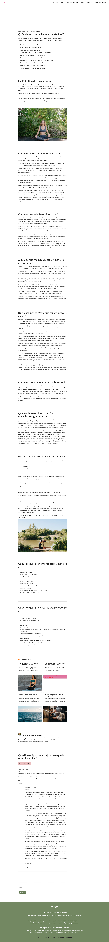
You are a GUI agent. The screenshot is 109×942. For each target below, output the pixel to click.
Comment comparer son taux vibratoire (32, 58)
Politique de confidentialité (65, 937)
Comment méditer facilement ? (41, 590)
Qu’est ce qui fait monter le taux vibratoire (32, 65)
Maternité (89, 2)
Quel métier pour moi (72, 2)
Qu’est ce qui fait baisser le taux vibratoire (33, 68)
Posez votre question (24, 763)
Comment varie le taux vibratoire (30, 50)
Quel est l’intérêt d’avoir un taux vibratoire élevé (34, 55)
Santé (82, 2)
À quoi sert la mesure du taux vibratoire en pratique (35, 52)
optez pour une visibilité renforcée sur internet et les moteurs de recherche (58, 932)
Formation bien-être (58, 2)
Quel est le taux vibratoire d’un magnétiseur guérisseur (36, 60)
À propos (39, 937)
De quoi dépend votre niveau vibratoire (32, 63)
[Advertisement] (54, 17)
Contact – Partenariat (49, 937)
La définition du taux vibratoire (29, 45)
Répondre (20, 783)
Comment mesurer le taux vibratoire (31, 47)
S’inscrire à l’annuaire (100, 2)
